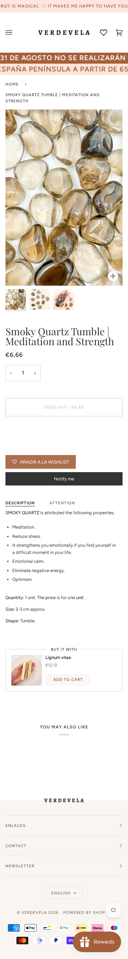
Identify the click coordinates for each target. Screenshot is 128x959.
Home (12, 84)
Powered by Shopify (87, 912)
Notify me (64, 478)
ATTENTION (62, 503)
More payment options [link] (28, 448)
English (61, 893)
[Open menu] (13, 32)
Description (20, 503)
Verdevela (34, 912)
